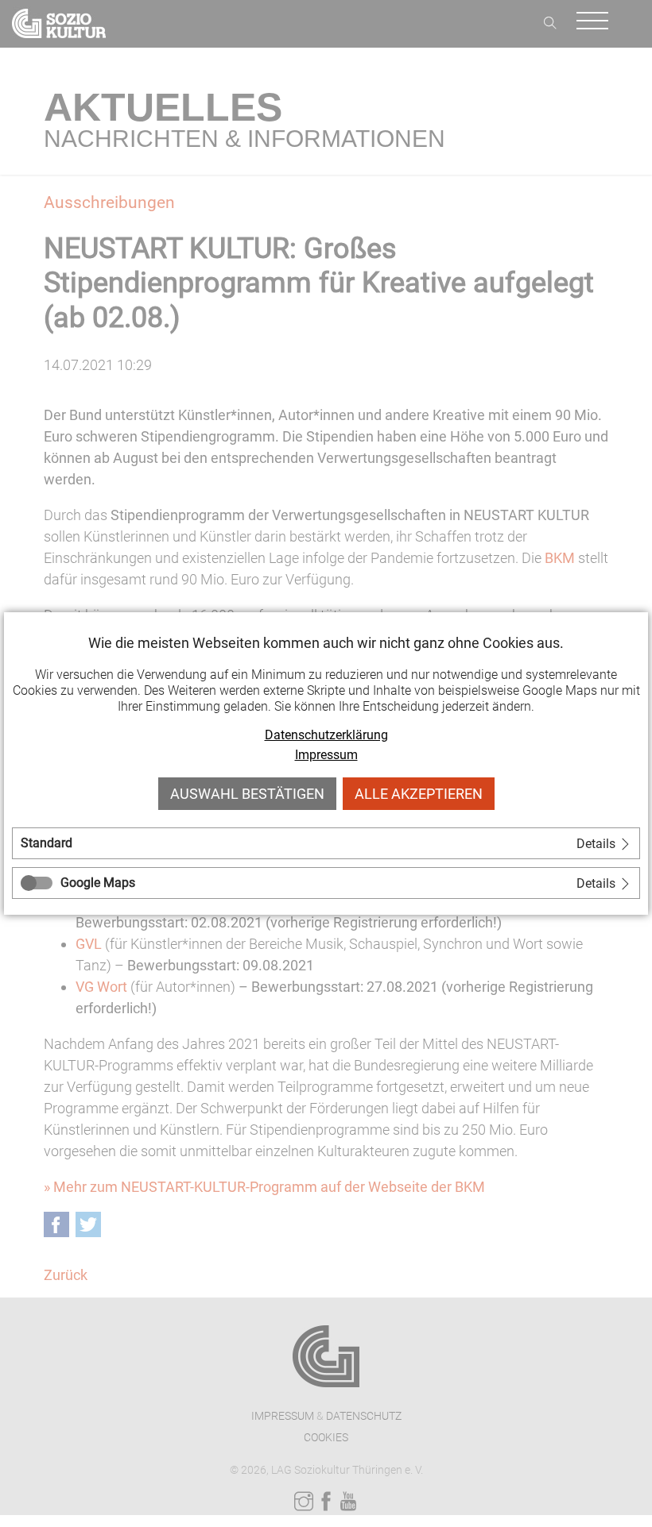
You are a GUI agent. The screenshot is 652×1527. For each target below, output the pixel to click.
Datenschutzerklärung (326, 734)
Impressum (326, 754)
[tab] (326, 843)
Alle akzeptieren (419, 793)
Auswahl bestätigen (247, 793)
